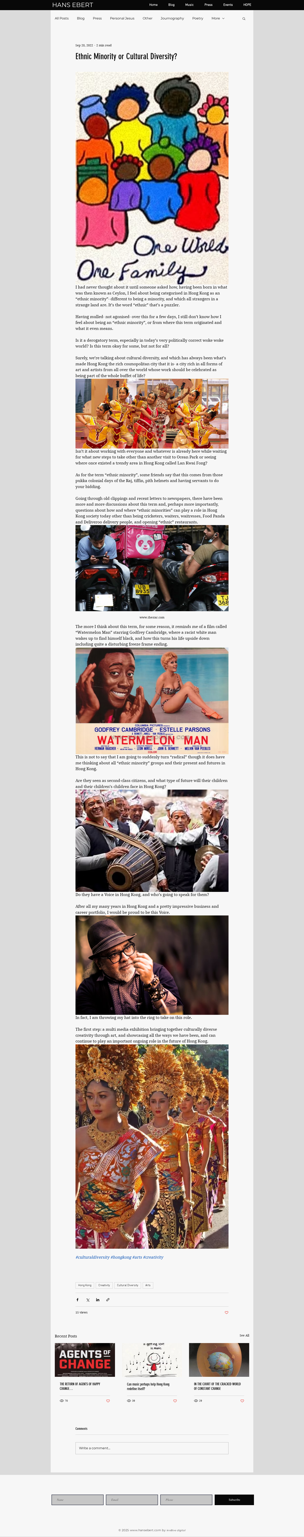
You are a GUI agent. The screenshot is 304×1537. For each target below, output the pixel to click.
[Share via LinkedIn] (98, 1300)
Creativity (104, 1285)
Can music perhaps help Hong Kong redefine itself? (148, 1386)
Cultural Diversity (127, 1285)
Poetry (197, 18)
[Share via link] (108, 1300)
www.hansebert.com (145, 1530)
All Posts (62, 18)
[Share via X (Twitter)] (88, 1300)
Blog (81, 18)
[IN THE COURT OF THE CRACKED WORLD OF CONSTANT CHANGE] (219, 1360)
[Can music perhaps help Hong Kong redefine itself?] (152, 1360)
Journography (172, 18)
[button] (244, 18)
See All (244, 1335)
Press (97, 18)
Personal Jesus (122, 18)
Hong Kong (84, 1285)
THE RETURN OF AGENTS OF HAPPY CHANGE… (80, 1386)
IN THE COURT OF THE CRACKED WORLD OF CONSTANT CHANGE (217, 1386)
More (216, 18)
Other (147, 18)
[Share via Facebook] (77, 1300)
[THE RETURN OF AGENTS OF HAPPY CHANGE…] (85, 1360)
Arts (148, 1285)
